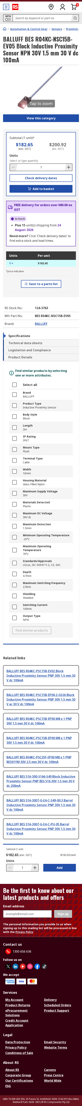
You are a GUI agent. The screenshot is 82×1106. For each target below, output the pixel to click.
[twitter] (8, 966)
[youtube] (23, 966)
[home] (4, 28)
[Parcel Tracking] (51, 7)
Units (14, 155)
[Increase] (68, 167)
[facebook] (37, 966)
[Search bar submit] (75, 18)
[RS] (15, 7)
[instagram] (30, 966)
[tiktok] (44, 966)
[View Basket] (74, 7)
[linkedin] (15, 966)
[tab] (41, 335)
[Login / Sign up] (63, 7)
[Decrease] (14, 167)
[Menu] (6, 7)
